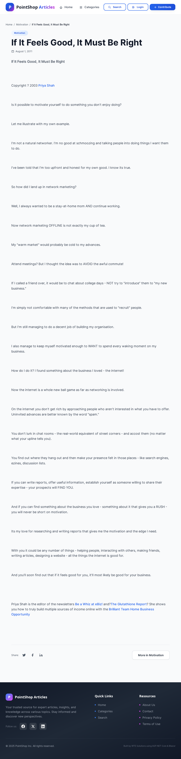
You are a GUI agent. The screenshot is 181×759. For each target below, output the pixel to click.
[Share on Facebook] (32, 655)
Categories (91, 7)
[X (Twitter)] (33, 726)
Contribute (164, 6)
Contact (147, 711)
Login (140, 6)
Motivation (19, 33)
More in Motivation (151, 655)
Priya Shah (46, 85)
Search (116, 6)
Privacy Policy (151, 717)
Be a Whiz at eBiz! (89, 604)
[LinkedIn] (42, 726)
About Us (148, 705)
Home (68, 7)
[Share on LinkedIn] (41, 655)
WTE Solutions (139, 746)
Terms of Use (151, 724)
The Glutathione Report (129, 604)
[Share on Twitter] (24, 655)
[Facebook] (23, 726)
